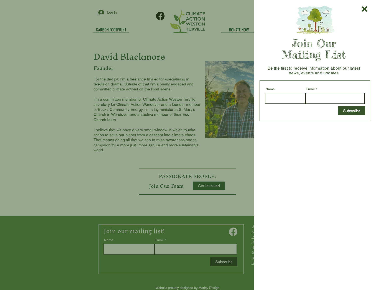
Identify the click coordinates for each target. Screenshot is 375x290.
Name (270, 89)
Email (310, 89)
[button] (364, 9)
